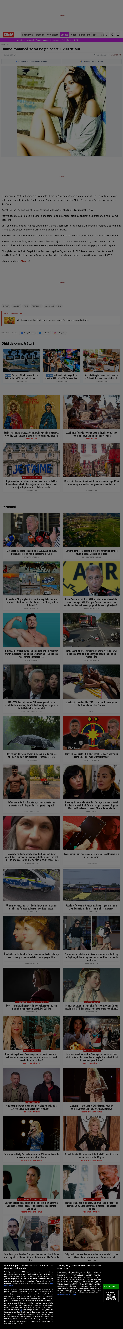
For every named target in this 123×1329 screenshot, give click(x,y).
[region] (61, 1295)
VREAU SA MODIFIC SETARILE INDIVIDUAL (111, 1296)
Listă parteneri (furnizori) (66, 1294)
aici (21, 1310)
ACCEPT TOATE (111, 1287)
